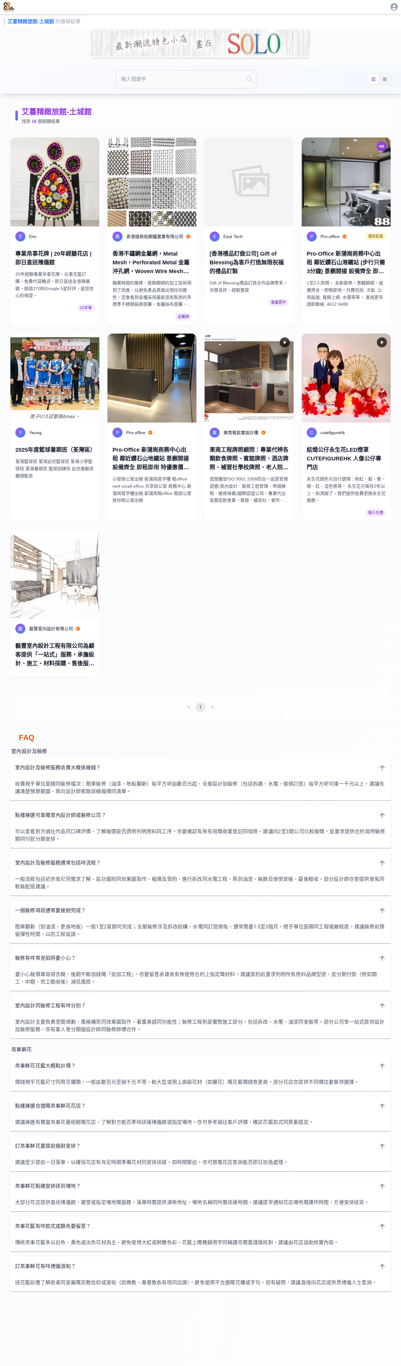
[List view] (385, 79)
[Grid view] (373, 79)
